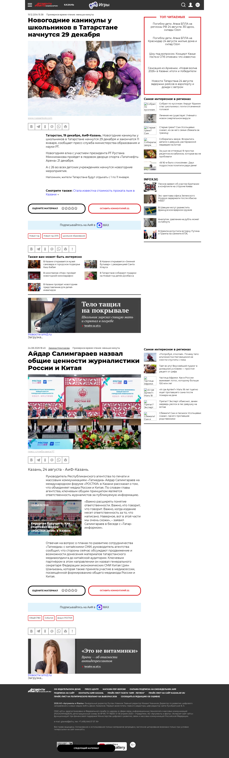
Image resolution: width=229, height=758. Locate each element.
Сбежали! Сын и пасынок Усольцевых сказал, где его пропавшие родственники (180, 416)
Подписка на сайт (64, 693)
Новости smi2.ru (40, 334)
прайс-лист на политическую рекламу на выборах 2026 (85, 696)
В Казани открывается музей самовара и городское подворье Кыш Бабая (61, 264)
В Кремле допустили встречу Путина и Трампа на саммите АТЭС (178, 232)
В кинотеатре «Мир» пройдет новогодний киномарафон (59, 274)
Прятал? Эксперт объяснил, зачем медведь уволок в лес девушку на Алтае (178, 404)
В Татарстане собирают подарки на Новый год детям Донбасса (118, 274)
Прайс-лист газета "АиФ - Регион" (126, 693)
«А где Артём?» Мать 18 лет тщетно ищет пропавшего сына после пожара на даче (178, 392)
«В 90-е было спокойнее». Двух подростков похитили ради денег (178, 164)
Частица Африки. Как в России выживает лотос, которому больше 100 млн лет (179, 380)
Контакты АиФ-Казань (91, 693)
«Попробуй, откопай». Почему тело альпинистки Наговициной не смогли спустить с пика (179, 357)
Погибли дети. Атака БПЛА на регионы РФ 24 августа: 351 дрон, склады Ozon (172, 26)
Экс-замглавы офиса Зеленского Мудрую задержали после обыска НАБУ (177, 198)
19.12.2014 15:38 (35, 14)
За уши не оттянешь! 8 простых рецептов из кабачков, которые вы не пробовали (180, 153)
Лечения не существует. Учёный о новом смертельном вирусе (178, 117)
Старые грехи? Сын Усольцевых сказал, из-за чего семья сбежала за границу (179, 130)
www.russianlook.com (40, 118)
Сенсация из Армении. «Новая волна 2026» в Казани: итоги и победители (172, 70)
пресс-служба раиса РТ (41, 451)
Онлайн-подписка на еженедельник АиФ (153, 689)
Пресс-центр (92, 689)
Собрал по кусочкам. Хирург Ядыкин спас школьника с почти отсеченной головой (180, 106)
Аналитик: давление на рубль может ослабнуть (178, 220)
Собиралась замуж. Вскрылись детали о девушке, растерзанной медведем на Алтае (177, 142)
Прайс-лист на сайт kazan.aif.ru (167, 693)
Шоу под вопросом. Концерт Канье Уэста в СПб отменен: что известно (172, 55)
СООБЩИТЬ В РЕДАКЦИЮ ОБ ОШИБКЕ (140, 696)
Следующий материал (86, 748)
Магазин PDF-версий (114, 689)
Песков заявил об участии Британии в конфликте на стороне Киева (178, 185)
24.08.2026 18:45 (37, 348)
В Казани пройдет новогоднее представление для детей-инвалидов (60, 287)
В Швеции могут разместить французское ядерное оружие (175, 208)
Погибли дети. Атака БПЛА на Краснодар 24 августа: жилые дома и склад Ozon (172, 41)
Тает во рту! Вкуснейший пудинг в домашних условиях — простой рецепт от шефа (178, 369)
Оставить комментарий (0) (114, 208)
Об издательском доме (67, 689)
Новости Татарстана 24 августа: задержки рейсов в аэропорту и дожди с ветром (172, 84)
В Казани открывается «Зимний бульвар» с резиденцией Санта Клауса (117, 264)
